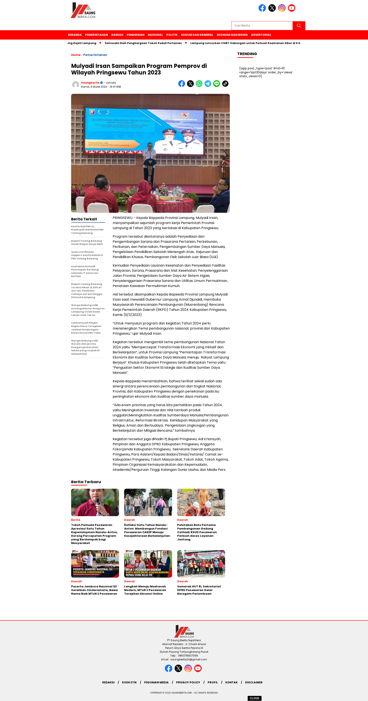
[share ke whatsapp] (200, 86)
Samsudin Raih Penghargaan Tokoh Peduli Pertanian (126, 43)
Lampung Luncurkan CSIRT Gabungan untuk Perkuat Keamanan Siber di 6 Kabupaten (236, 43)
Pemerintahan (96, 35)
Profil (213, 682)
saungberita (90, 82)
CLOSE (254, 698)
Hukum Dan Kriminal (197, 35)
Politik (172, 35)
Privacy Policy (188, 682)
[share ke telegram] (208, 86)
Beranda (75, 35)
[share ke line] (217, 86)
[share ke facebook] (182, 86)
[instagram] (282, 10)
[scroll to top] (353, 694)
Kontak (231, 682)
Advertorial (261, 35)
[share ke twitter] (191, 86)
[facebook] (263, 10)
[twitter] (272, 10)
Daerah (117, 35)
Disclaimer (254, 682)
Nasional (155, 35)
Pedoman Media (156, 682)
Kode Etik (129, 682)
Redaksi (108, 682)
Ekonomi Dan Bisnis (232, 35)
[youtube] (292, 10)
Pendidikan (135, 35)
